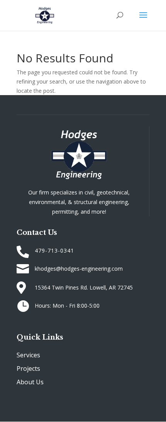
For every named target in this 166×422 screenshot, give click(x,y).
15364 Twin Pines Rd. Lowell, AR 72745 (84, 287)
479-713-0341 (54, 250)
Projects (28, 368)
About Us (30, 382)
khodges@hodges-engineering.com (79, 268)
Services (28, 355)
